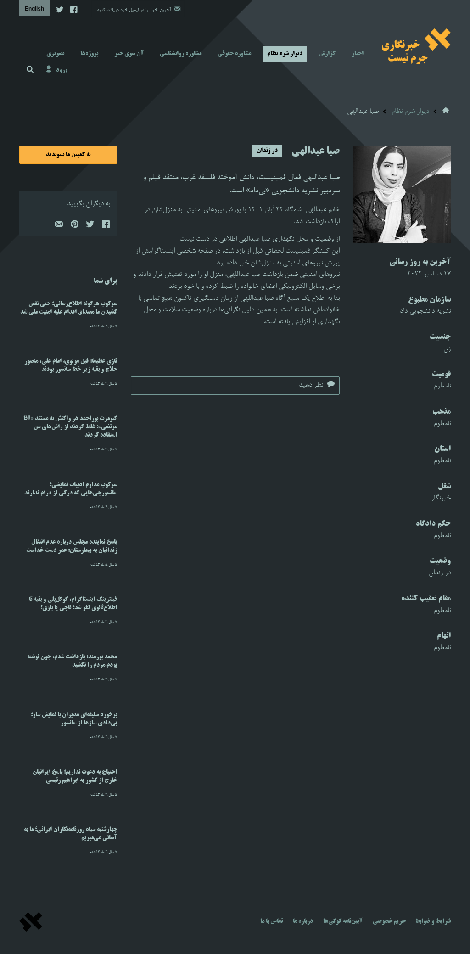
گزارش (327, 54)
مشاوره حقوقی (234, 54)
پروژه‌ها (89, 54)
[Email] (59, 226)
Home (446, 111)
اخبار (358, 54)
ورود (61, 70)
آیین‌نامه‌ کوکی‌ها (343, 921)
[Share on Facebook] (105, 226)
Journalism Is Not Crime (416, 46)
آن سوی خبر (129, 54)
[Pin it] (74, 226)
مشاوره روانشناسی (180, 54)
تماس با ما (271, 921)
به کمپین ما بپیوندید (68, 155)
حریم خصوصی (389, 921)
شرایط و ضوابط (433, 921)
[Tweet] (90, 226)
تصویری (55, 54)
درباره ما (303, 921)
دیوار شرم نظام (284, 54)
